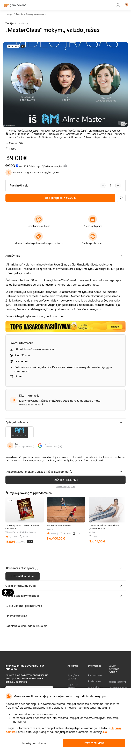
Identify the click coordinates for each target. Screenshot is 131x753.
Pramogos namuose (35, 14)
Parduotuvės (95, 675)
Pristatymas (94, 681)
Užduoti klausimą (22, 576)
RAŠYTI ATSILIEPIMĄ (65, 480)
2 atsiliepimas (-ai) (24, 446)
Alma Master (22, 23)
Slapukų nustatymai (34, 743)
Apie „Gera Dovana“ (73, 677)
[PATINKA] (121, 198)
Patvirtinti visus (94, 743)
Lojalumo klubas (72, 686)
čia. (105, 732)
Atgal (9, 14)
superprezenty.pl (118, 681)
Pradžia (19, 14)
